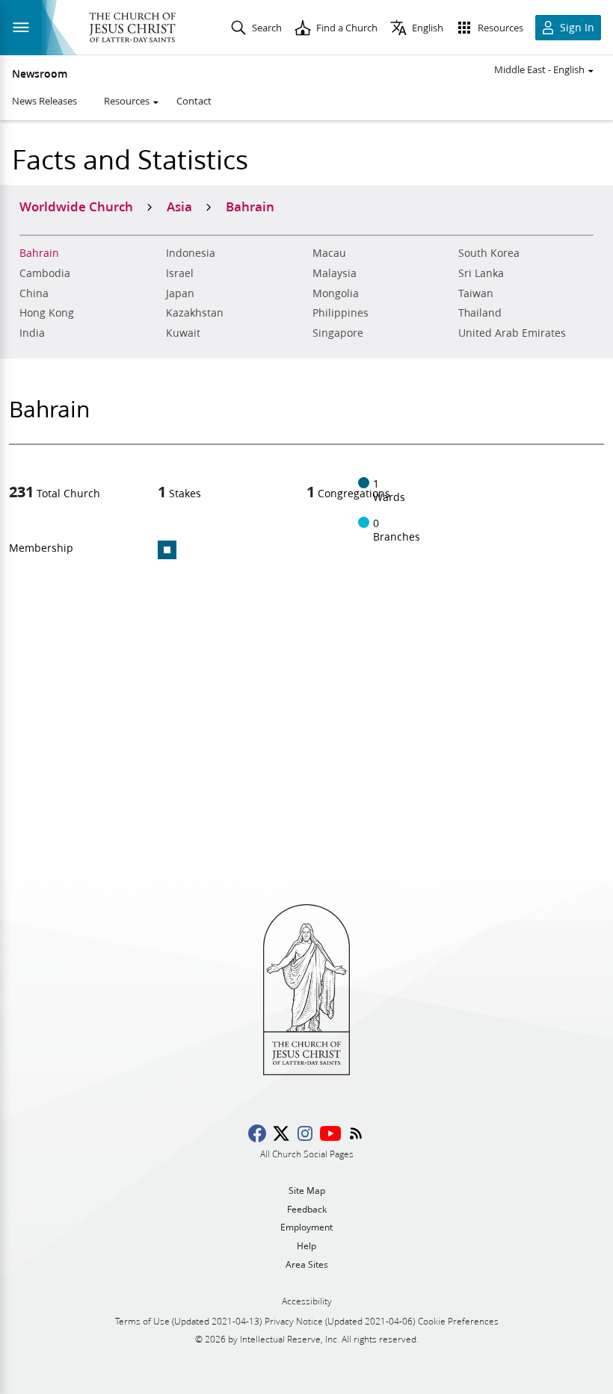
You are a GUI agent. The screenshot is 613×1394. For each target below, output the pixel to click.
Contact (194, 101)
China (34, 293)
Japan (180, 293)
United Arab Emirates (512, 333)
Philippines (340, 312)
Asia (179, 206)
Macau (329, 253)
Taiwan (475, 293)
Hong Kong (46, 312)
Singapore (337, 333)
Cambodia (44, 273)
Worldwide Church (76, 206)
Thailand (480, 312)
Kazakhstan (195, 312)
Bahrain (39, 253)
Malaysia (334, 273)
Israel (180, 273)
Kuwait (183, 333)
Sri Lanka (481, 273)
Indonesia (190, 253)
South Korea (489, 253)
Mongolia (335, 293)
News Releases (44, 101)
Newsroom (39, 74)
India (32, 333)
